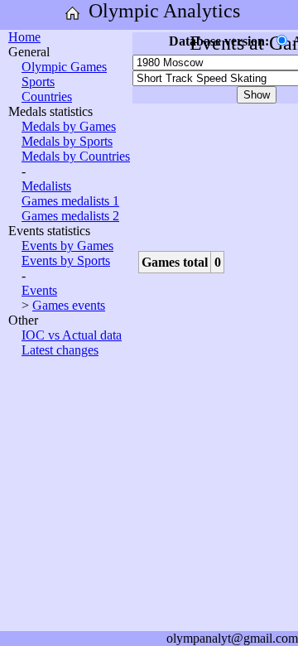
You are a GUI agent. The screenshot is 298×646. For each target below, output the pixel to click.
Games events (68, 305)
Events (39, 290)
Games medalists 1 (70, 201)
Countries (47, 96)
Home (24, 37)
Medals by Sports (67, 141)
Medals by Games (69, 126)
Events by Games (67, 246)
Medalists (46, 186)
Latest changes (60, 350)
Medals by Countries (76, 156)
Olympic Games (64, 67)
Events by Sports (66, 260)
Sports (38, 82)
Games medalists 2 (70, 216)
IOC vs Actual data (72, 335)
